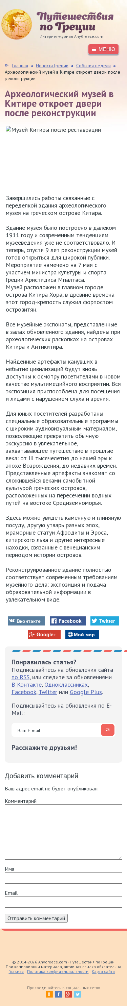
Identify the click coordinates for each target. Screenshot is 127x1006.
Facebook (24, 692)
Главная (16, 971)
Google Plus (86, 692)
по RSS (20, 677)
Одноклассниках (66, 684)
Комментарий (21, 801)
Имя (9, 868)
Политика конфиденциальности (57, 971)
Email (11, 892)
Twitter (48, 692)
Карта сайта (103, 971)
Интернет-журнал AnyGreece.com (52, 24)
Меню (107, 49)
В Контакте (27, 684)
